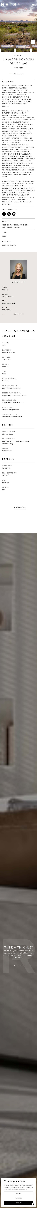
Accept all (18, 1203)
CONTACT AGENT (18, 314)
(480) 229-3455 (7, 296)
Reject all (18, 1193)
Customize (19, 1198)
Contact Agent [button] (18, 74)
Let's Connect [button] (19, 966)
